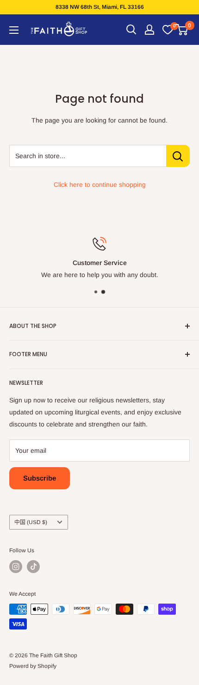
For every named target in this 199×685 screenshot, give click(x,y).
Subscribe (39, 478)
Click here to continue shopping (100, 184)
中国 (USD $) (30, 522)
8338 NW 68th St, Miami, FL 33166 (100, 7)
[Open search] (131, 30)
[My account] (149, 30)
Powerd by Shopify (32, 666)
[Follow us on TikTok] (33, 566)
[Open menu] (14, 30)
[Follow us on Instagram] (15, 566)
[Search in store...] (178, 156)
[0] (167, 30)
